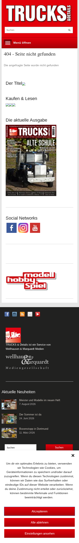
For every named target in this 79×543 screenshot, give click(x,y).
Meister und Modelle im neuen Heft (39, 400)
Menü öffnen (22, 42)
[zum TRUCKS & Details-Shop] (31, 160)
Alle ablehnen (39, 522)
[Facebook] (6, 314)
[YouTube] (37, 315)
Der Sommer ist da (30, 414)
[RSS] (22, 314)
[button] (73, 455)
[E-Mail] (30, 314)
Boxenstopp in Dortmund (33, 428)
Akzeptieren (39, 511)
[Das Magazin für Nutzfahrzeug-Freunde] (39, 13)
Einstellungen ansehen (39, 533)
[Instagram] (14, 314)
